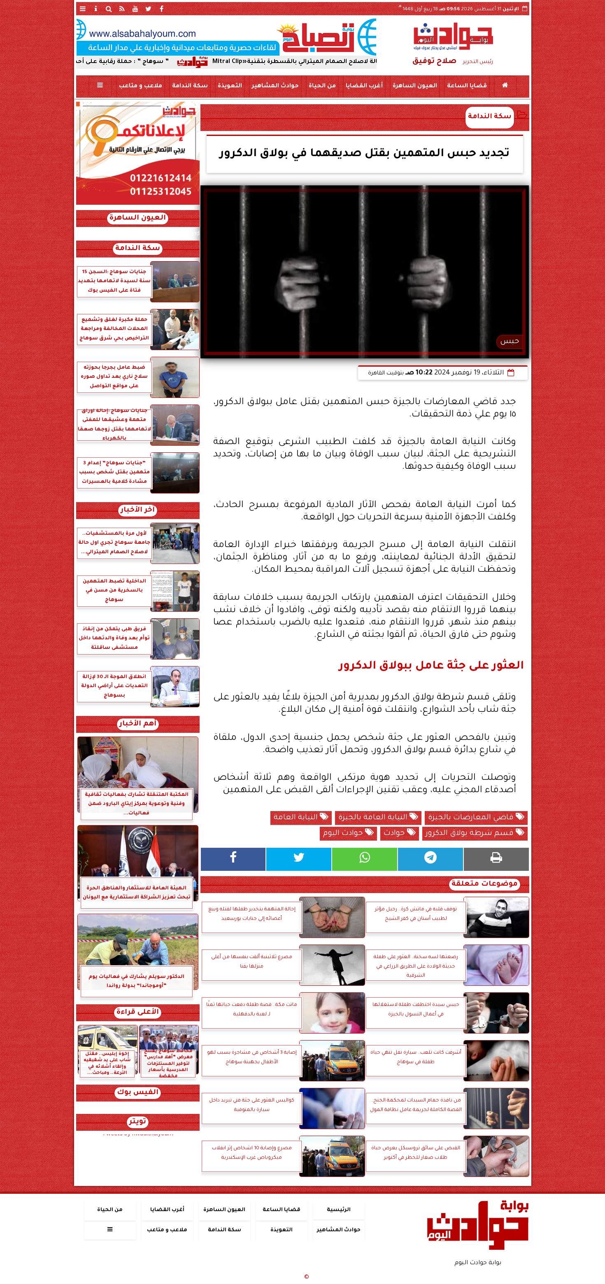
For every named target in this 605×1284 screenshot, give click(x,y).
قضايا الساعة (466, 86)
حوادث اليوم (344, 834)
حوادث (395, 834)
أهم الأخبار (137, 724)
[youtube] (135, 8)
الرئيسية (339, 1210)
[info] (95, 8)
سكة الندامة (189, 86)
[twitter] (148, 8)
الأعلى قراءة (137, 1013)
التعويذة (229, 86)
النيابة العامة (297, 818)
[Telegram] (430, 859)
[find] (109, 8)
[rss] (122, 8)
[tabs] (82, 8)
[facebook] (161, 8)
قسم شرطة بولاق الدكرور (471, 834)
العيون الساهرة (414, 86)
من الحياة (321, 86)
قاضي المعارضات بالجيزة (472, 818)
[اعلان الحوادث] (138, 204)
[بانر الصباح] (226, 37)
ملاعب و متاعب (140, 86)
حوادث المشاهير (274, 86)
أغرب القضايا (363, 86)
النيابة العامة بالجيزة (374, 818)
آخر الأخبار (138, 511)
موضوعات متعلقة (484, 885)
